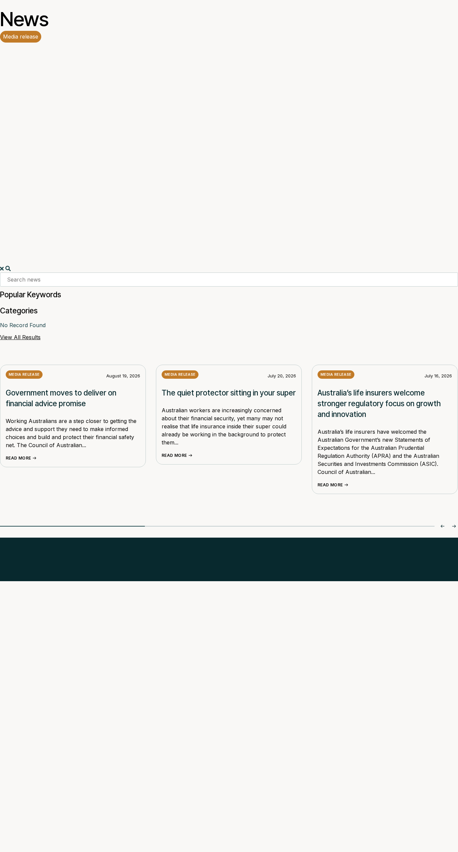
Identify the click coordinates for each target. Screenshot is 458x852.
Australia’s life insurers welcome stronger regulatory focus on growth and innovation (379, 403)
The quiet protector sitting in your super (229, 392)
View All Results (20, 337)
